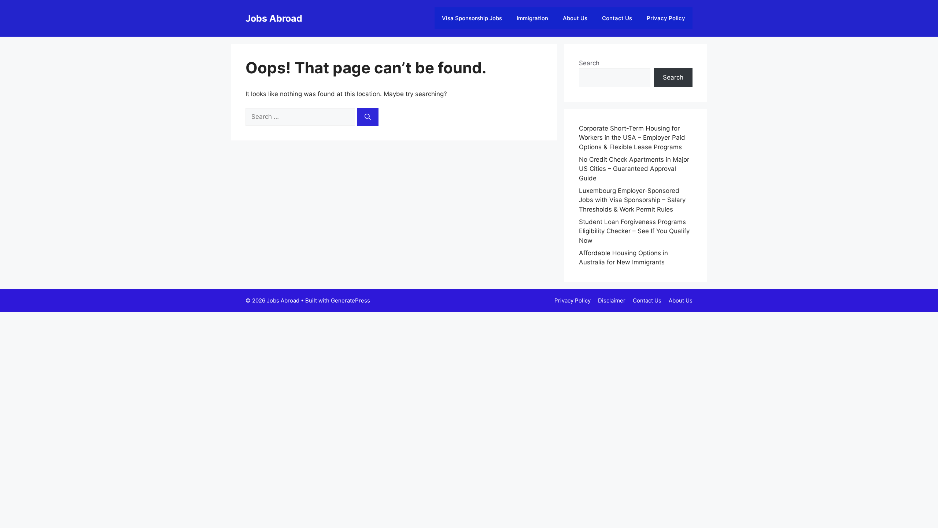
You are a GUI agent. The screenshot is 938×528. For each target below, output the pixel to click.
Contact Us (617, 18)
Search (589, 63)
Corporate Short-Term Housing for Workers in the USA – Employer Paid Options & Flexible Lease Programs (632, 138)
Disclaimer (611, 300)
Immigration (532, 18)
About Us (575, 18)
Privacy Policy (666, 18)
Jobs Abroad (273, 18)
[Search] (367, 117)
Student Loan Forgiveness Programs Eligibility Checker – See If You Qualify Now (634, 231)
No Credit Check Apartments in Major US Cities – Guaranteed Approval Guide (634, 169)
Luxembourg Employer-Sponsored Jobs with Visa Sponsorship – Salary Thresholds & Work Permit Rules (632, 200)
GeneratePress (350, 300)
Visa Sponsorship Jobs (472, 18)
